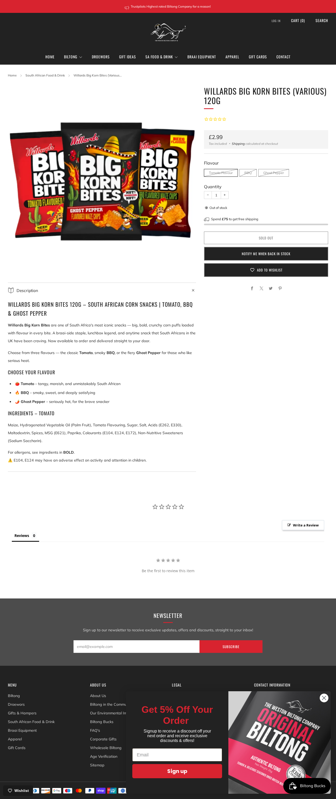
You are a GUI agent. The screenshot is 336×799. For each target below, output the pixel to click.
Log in (276, 21)
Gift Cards (258, 56)
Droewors (101, 56)
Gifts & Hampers (22, 713)
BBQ (248, 173)
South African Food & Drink (45, 75)
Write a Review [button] (306, 525)
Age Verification (103, 756)
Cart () (298, 20)
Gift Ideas (127, 56)
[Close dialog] (324, 698)
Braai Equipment (201, 56)
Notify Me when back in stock (266, 253)
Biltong (70, 56)
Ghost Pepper (273, 173)
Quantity (213, 186)
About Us (98, 695)
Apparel (232, 56)
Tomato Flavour (221, 173)
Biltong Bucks (101, 721)
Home (50, 56)
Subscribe (231, 646)
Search (322, 20)
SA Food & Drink (159, 56)
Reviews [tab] (21, 535)
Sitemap (97, 765)
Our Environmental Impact (112, 713)
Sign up (177, 771)
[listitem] (168, 6)
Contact (283, 56)
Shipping (238, 144)
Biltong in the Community (111, 704)
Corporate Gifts (103, 739)
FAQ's (95, 730)
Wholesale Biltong (106, 747)
